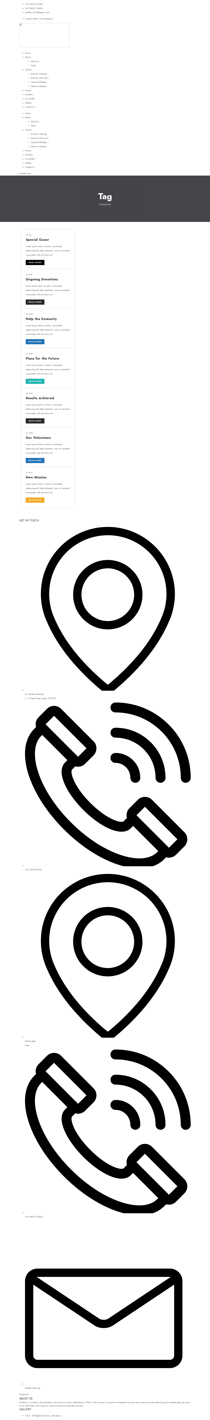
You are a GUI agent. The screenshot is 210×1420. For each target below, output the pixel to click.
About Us (35, 61)
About (27, 57)
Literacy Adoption (39, 86)
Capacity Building (38, 82)
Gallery (28, 102)
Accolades (30, 98)
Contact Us (30, 107)
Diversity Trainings (39, 73)
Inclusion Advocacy (40, 77)
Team (33, 65)
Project (28, 90)
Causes (28, 69)
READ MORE (35, 262)
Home (27, 53)
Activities (29, 94)
